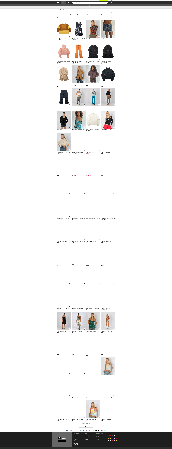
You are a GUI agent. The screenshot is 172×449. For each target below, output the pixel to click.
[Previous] (87, 12)
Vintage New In (90, 12)
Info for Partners (98, 440)
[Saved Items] (112, 2)
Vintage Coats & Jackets (98, 12)
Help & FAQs (110, 0)
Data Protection (76, 443)
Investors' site (86, 439)
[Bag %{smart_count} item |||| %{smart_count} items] (114, 2)
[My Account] (109, 2)
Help (74, 435)
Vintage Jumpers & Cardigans (108, 12)
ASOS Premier (75, 439)
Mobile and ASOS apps (99, 435)
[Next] (114, 12)
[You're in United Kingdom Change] (114, 0)
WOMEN (63, 2)
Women (61, 9)
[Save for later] (70, 36)
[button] (108, 438)
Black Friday (97, 439)
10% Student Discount (76, 440)
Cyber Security (87, 440)
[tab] (58, 5)
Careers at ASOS (87, 436)
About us (86, 435)
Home (57, 9)
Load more (86, 426)
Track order (75, 436)
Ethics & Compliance (76, 444)
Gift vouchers (98, 436)
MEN (68, 2)
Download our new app (103, 0)
